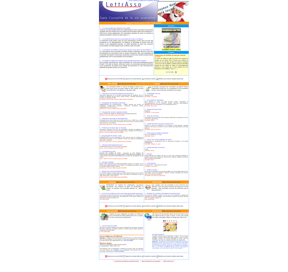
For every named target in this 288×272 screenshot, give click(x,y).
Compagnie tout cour (153, 93)
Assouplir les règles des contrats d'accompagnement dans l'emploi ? (124, 60)
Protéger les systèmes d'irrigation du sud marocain (163, 193)
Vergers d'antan (152, 170)
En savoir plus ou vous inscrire (127, 83)
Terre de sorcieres (153, 116)
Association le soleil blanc (155, 100)
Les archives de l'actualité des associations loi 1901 (126, 261)
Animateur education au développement (115, 118)
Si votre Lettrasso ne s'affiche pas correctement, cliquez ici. (144, 0)
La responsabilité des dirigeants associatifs (116, 28)
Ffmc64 (149, 154)
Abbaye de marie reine (154, 109)
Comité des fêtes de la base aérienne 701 (160, 124)
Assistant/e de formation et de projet (113, 103)
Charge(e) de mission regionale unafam (114, 112)
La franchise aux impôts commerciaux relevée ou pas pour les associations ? (127, 50)
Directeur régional (108, 162)
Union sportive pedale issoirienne (157, 133)
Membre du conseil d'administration (113, 171)
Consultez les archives (150, 78)
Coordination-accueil (108, 151)
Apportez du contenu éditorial (133, 78)
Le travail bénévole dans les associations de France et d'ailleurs (122, 39)
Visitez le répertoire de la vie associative (151, 261)
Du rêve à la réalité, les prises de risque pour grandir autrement (122, 193)
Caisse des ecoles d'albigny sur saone (159, 139)
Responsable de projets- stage (112, 136)
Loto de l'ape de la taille (109, 226)
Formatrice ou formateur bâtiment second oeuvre (118, 93)
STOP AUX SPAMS (128, 240)
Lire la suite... (170, 72)
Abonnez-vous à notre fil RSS (115, 78)
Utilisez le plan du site (168, 261)
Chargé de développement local (112, 145)
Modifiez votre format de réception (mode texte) (171, 78)
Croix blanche (151, 163)
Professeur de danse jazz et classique (114, 128)
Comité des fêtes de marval (156, 147)
